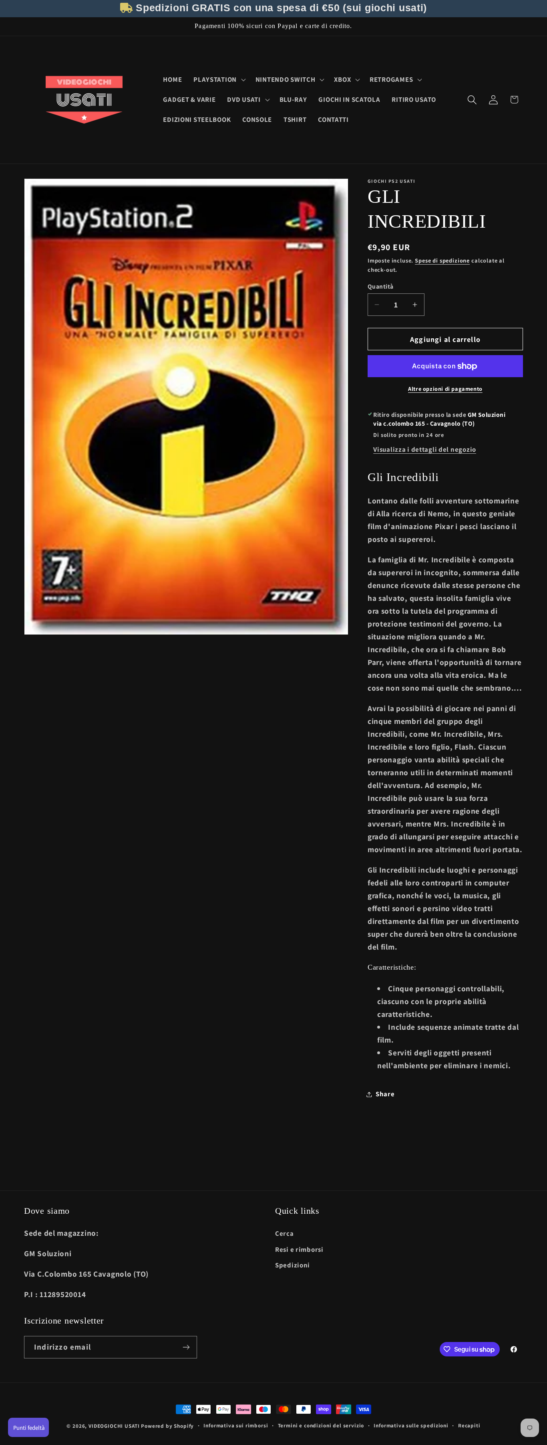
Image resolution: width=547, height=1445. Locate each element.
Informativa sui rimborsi (235, 1425)
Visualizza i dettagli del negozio (424, 449)
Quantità (381, 286)
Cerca (284, 1233)
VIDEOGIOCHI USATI (113, 1426)
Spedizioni (292, 1265)
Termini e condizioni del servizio (321, 1425)
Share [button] (385, 1093)
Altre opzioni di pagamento (445, 388)
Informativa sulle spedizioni (411, 1425)
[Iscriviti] (186, 1347)
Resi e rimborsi (299, 1249)
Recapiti (469, 1425)
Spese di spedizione (442, 260)
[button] (219, 80)
